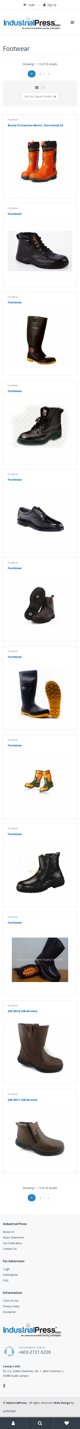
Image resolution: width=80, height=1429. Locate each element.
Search (40, 1423)
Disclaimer (9, 1312)
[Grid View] (37, 87)
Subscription (10, 1275)
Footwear (13, 119)
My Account (13, 1423)
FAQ (5, 1280)
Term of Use (10, 1300)
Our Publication (12, 1243)
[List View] (43, 87)
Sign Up (52, 5)
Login (31, 5)
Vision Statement (13, 1237)
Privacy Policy (11, 1306)
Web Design (62, 1403)
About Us (8, 1232)
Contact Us (10, 1249)
